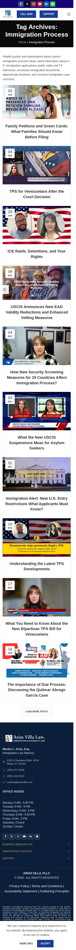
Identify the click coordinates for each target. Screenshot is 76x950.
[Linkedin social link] (46, 4)
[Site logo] (8, 13)
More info (27, 943)
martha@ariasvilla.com (20, 782)
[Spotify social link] (52, 4)
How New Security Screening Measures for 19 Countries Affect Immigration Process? (37, 377)
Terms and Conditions (47, 886)
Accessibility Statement (20, 891)
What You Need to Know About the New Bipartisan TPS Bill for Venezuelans (36, 629)
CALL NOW (26, 14)
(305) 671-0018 (15, 769)
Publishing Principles (54, 891)
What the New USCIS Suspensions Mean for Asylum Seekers (37, 442)
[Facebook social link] (21, 4)
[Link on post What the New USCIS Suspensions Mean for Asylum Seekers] (37, 411)
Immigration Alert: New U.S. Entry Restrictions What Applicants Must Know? (36, 504)
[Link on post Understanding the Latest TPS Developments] (37, 537)
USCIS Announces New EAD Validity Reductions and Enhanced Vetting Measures (37, 312)
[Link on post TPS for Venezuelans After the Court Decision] (37, 165)
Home (22, 42)
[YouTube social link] (40, 4)
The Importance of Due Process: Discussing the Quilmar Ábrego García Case (36, 690)
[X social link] (27, 4)
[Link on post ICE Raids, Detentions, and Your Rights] (37, 225)
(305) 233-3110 (15, 776)
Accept (45, 943)
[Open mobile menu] (68, 14)
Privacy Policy (19, 886)
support (48, 14)
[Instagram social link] (33, 4)
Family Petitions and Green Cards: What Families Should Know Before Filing (36, 131)
